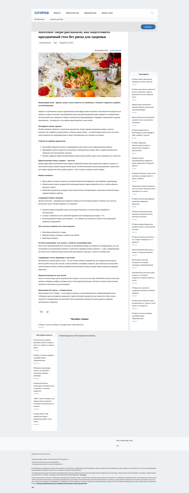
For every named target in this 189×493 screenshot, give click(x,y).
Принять (148, 27)
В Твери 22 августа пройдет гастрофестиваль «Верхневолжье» (61, 326)
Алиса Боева (115, 50)
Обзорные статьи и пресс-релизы (41, 454)
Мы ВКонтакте (39, 19)
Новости (57, 13)
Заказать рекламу (56, 19)
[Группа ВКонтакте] (117, 446)
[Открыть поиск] (152, 13)
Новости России (72, 13)
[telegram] (48, 311)
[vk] (41, 311)
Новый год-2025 (66, 43)
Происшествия (90, 13)
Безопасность (45, 43)
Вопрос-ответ (107, 13)
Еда (55, 43)
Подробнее (83, 475)
